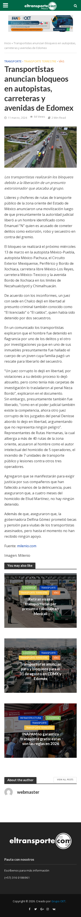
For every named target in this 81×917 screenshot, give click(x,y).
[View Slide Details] (40, 23)
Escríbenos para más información (27, 870)
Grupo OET (58, 901)
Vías (61, 61)
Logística (29, 587)
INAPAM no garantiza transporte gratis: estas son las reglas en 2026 (40, 739)
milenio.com (26, 546)
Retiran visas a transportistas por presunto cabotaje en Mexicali (40, 606)
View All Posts (65, 779)
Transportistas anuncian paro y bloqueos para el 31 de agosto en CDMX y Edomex (40, 671)
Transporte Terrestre (40, 61)
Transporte (13, 61)
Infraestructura (30, 717)
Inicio (7, 43)
